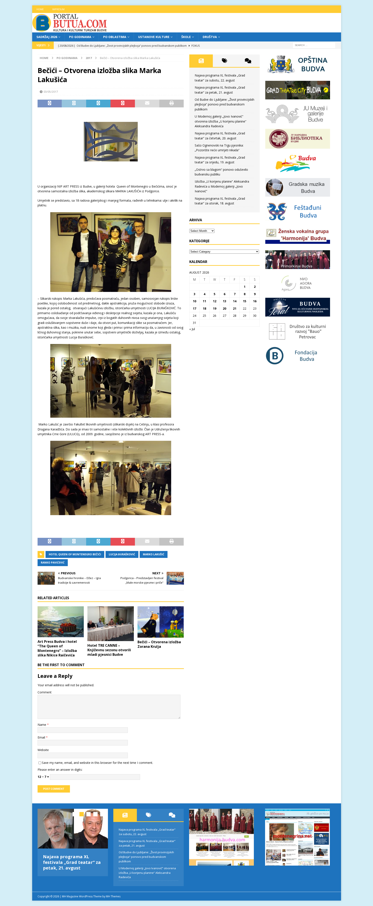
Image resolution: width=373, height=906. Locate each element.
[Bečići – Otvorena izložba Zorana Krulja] (161, 622)
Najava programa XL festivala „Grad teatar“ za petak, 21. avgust (72, 862)
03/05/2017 (51, 92)
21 (234, 308)
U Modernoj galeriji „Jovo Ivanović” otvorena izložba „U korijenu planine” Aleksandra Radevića (220, 121)
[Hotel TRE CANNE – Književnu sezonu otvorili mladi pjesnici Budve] (110, 623)
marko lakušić (153, 554)
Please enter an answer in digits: (60, 769)
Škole (186, 37)
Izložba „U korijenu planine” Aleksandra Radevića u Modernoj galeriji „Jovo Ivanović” (222, 186)
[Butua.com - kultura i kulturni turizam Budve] (70, 30)
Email (42, 737)
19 (214, 308)
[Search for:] (314, 45)
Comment (45, 692)
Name (42, 725)
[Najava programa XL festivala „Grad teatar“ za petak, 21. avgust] (73, 828)
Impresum (58, 9)
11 (204, 301)
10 (194, 301)
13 (224, 301)
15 (244, 301)
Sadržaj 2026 (46, 37)
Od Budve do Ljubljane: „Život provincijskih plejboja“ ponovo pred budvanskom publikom (224, 104)
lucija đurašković (122, 554)
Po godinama (80, 37)
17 (194, 308)
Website (43, 750)
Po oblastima (114, 37)
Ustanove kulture (153, 37)
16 (254, 301)
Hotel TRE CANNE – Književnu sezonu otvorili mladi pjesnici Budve (109, 650)
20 (224, 308)
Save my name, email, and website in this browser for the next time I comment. (97, 763)
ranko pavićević (53, 562)
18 (204, 308)
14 (234, 301)
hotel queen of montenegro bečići (75, 554)
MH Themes (113, 896)
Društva (210, 37)
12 (214, 301)
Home (40, 9)
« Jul (192, 329)
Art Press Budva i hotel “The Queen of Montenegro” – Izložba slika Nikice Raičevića (57, 648)
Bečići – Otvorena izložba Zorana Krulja (159, 644)
